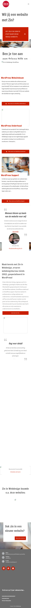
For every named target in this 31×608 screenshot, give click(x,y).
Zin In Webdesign (17, 606)
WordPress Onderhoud (11, 125)
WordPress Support (10, 175)
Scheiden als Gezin (15, 472)
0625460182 (8, 558)
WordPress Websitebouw (12, 77)
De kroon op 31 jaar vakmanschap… (13, 590)
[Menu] (28, 4)
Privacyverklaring (6, 600)
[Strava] (13, 568)
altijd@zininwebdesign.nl (11, 562)
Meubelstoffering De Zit (15, 248)
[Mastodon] (8, 568)
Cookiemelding (5, 598)
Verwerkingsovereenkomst (8, 596)
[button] (15, 231)
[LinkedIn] (3, 568)
